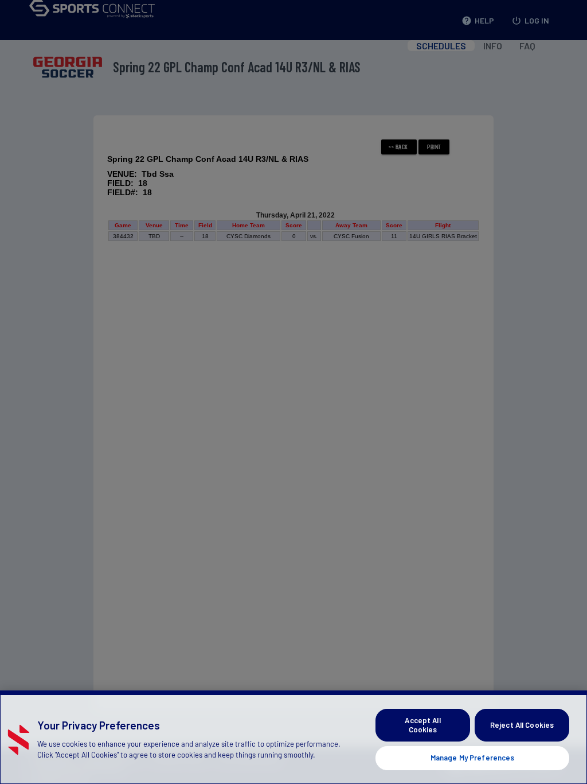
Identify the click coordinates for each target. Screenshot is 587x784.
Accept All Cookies (422, 725)
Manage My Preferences (473, 757)
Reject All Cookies (522, 724)
